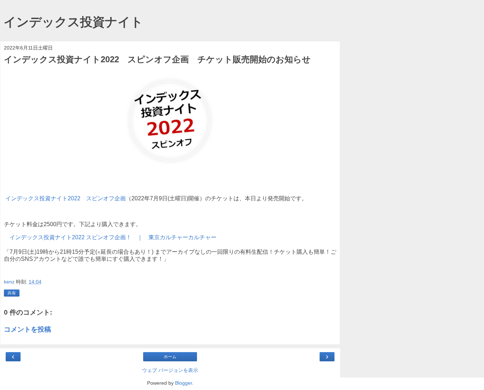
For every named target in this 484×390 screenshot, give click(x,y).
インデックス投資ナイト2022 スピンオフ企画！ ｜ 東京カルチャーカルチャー (113, 237)
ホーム (170, 356)
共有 (11, 293)
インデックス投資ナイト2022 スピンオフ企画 (65, 198)
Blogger (183, 383)
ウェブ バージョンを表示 (170, 370)
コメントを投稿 (27, 329)
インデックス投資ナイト (73, 22)
